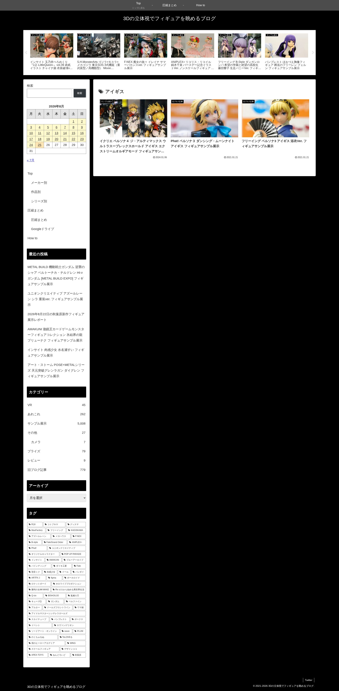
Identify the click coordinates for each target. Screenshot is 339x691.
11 (39, 133)
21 (65, 139)
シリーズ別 (39, 201)
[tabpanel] (51, 52)
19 (48, 139)
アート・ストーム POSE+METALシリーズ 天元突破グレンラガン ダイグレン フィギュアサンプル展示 (56, 370)
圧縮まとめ (35, 210)
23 (82, 139)
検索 (30, 85)
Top (30, 173)
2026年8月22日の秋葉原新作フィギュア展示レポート (56, 317)
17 (31, 139)
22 (73, 139)
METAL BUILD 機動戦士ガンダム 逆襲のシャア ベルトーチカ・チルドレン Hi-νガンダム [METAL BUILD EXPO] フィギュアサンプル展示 (56, 275)
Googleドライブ (42, 229)
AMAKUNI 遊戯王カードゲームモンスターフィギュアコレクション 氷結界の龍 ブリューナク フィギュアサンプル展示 (56, 334)
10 (31, 133)
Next (313, 52)
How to (32, 238)
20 (56, 139)
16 (82, 133)
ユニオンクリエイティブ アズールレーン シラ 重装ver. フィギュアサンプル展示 (55, 299)
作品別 (36, 192)
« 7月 (30, 160)
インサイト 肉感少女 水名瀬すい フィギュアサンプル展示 (56, 352)
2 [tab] (172, 77)
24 (31, 145)
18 (39, 139)
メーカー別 (39, 182)
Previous (26, 52)
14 (65, 133)
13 (56, 133)
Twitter (308, 680)
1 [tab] (167, 77)
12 (48, 133)
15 (73, 133)
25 (39, 145)
